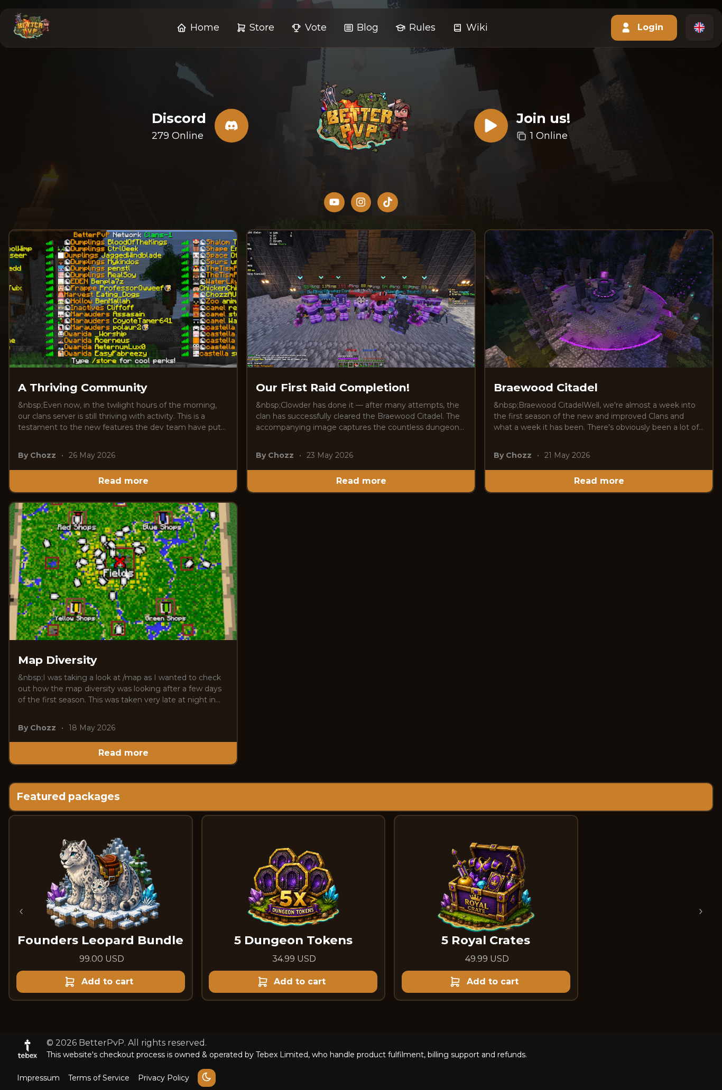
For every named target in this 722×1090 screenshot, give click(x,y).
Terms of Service (98, 1078)
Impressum (38, 1078)
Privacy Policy (163, 1078)
